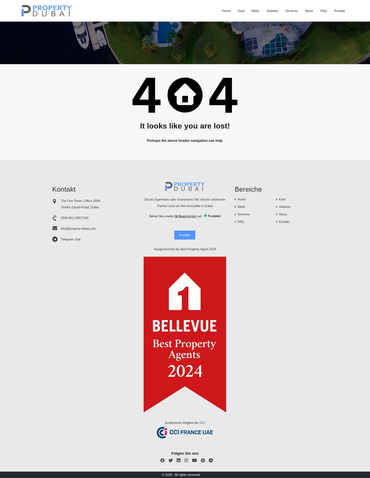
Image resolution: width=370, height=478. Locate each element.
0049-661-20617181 (75, 218)
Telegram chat (71, 239)
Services (291, 11)
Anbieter (272, 11)
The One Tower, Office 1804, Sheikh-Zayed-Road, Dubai (81, 204)
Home (226, 11)
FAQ (324, 11)
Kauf (241, 11)
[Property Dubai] (46, 15)
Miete (255, 11)
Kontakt (339, 11)
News (309, 11)
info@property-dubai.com (78, 228)
